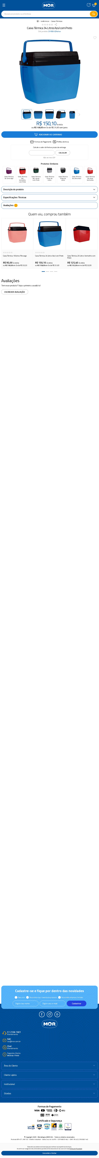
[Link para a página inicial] (38, 21)
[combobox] (49, 14)
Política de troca (63, 141)
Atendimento (14, 1033)
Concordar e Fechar (49, 1153)
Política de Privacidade (76, 1149)
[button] (40, 141)
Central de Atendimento (89, 5)
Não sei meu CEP (49, 157)
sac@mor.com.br (14, 1040)
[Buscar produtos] (93, 14)
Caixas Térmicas (56, 21)
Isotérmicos (45, 21)
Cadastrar (76, 1003)
